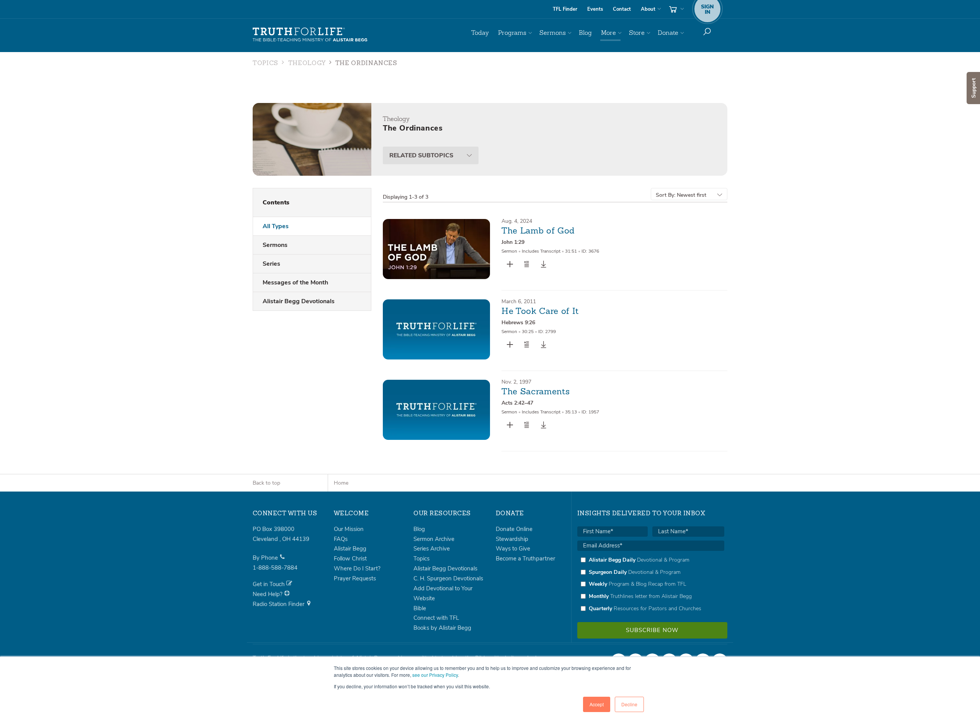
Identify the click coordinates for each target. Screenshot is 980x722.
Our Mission (349, 529)
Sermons (552, 33)
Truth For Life (310, 34)
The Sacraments (535, 392)
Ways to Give (513, 548)
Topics (265, 63)
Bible (419, 608)
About (648, 9)
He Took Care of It (540, 311)
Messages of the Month (295, 282)
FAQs (341, 539)
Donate (668, 33)
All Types (276, 226)
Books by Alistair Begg (442, 628)
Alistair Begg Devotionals (299, 301)
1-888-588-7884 (275, 568)
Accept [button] (597, 704)
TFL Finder (565, 9)
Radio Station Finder (279, 604)
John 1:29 (512, 242)
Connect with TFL (436, 618)
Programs (512, 33)
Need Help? (268, 594)
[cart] (676, 9)
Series (271, 264)
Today (480, 33)
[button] (526, 264)
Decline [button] (629, 704)
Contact (622, 9)
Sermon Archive (433, 539)
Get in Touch (269, 584)
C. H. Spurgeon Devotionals (448, 578)
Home (341, 483)
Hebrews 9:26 (518, 322)
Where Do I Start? (357, 568)
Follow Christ (350, 558)
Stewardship (512, 539)
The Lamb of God (538, 231)
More (608, 33)
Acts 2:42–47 (517, 403)
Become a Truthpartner (525, 558)
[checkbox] (650, 584)
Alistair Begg (350, 548)
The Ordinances (366, 63)
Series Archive (431, 548)
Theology (306, 63)
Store (637, 33)
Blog (585, 33)
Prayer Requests (355, 578)
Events (595, 9)
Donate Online (514, 529)
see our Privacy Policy (435, 674)
